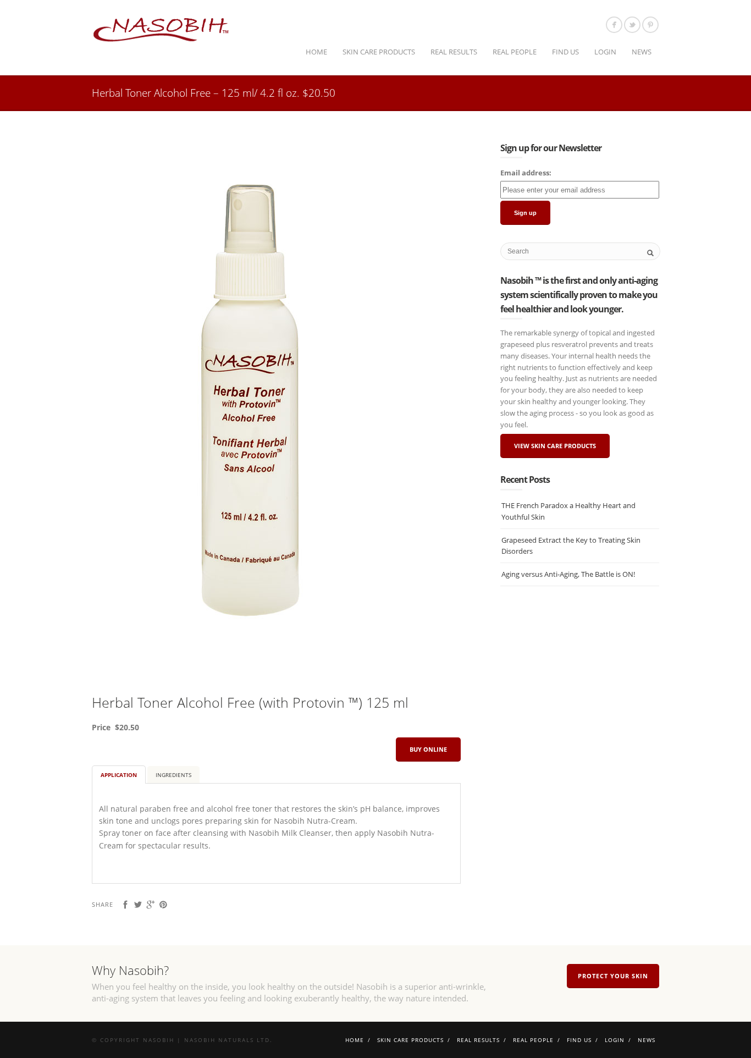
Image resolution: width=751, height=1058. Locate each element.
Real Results (453, 52)
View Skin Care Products (555, 446)
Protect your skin (613, 976)
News (641, 52)
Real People (515, 52)
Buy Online (428, 749)
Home (316, 52)
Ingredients (173, 775)
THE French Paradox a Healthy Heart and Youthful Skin (568, 511)
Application (119, 775)
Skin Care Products (379, 52)
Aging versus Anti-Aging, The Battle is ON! (568, 574)
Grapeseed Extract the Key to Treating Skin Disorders (570, 545)
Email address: (525, 173)
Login (605, 52)
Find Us (565, 52)
